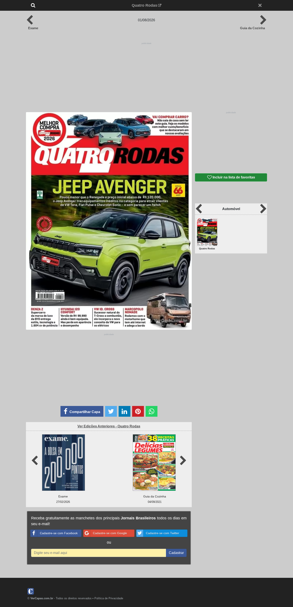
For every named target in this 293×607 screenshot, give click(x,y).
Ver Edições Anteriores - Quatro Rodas (108, 426)
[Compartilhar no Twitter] (111, 411)
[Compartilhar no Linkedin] (124, 411)
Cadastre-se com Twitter (162, 533)
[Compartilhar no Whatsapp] (151, 411)
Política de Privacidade (108, 598)
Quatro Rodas (144, 5)
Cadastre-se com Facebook (59, 533)
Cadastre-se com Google (110, 533)
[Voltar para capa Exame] (31, 20)
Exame (33, 28)
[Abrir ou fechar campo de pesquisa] (47, 5)
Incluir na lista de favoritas (233, 177)
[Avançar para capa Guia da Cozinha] (262, 20)
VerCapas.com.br (41, 598)
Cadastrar (176, 553)
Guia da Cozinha (252, 28)
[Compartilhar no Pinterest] (138, 411)
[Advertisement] (146, 76)
